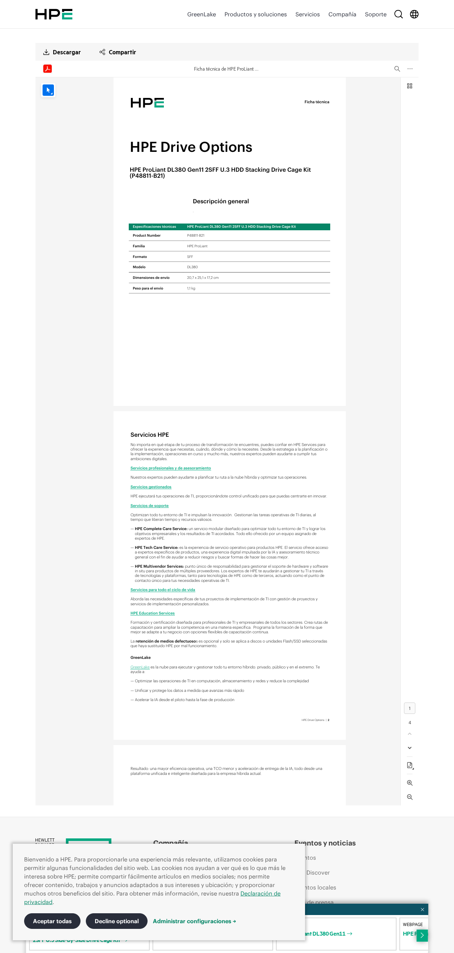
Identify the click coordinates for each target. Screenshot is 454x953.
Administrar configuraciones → (194, 921)
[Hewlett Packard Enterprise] (53, 14)
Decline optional (117, 921)
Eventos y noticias (325, 842)
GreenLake (201, 14)
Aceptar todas (52, 921)
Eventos (305, 857)
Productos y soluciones (256, 14)
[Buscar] (398, 14)
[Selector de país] (414, 14)
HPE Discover (312, 872)
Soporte (376, 14)
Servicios (307, 14)
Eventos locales (315, 887)
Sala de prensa (314, 902)
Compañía (342, 14)
